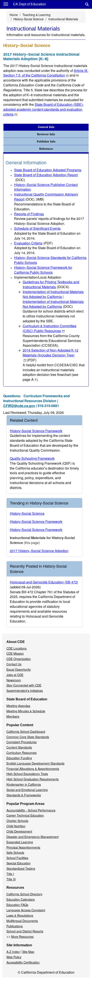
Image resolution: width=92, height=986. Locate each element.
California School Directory (24, 894)
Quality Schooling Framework (32, 458)
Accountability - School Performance (30, 810)
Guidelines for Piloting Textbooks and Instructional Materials (51, 284)
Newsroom (13, 680)
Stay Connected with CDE (23, 685)
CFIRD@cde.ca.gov (19, 405)
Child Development (19, 831)
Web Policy (13, 957)
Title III (11, 879)
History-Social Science (28, 19)
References (46, 148)
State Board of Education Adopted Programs (47, 169)
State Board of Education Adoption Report (46, 177)
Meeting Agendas (18, 706)
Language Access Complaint (25, 910)
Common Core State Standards (27, 737)
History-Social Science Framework (36, 430)
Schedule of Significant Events (37, 228)
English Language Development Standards (35, 763)
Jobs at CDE (14, 675)
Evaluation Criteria (33, 243)
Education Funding (19, 758)
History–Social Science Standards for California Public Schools (50, 260)
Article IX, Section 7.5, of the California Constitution (45, 73)
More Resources (22, 936)
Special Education (18, 863)
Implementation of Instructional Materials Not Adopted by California (53, 294)
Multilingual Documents (22, 921)
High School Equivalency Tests (27, 774)
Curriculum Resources (21, 752)
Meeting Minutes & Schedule (25, 711)
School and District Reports (24, 931)
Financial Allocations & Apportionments (32, 768)
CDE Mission (15, 653)
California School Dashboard (25, 731)
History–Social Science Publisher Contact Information (46, 187)
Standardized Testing (20, 868)
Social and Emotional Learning (27, 790)
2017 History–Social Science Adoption (39, 550)
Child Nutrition (15, 826)
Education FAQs (17, 905)
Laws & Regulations (19, 915)
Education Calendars (20, 899)
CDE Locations (16, 648)
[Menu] (5, 4)
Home (14, 15)
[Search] (87, 4)
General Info (46, 127)
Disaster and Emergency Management (32, 837)
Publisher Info (46, 141)
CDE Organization (18, 659)
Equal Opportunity (18, 669)
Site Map (28, 952)
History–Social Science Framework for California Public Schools (43, 270)
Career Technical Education (25, 815)
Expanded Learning (19, 842)
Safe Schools (15, 852)
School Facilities (17, 858)
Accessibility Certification (23, 962)
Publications (14, 926)
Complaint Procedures (21, 742)
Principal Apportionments (23, 847)
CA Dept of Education (29, 3)
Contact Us (13, 664)
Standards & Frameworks (23, 795)
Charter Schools (17, 821)
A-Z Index (13, 952)
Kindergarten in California (23, 784)
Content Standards (19, 747)
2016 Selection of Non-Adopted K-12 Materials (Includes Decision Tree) (50, 355)
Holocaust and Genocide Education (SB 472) (44, 582)
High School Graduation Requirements (32, 779)
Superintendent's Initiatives (24, 690)
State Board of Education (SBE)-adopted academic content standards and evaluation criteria (43, 109)
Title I (10, 874)
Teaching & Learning (36, 15)
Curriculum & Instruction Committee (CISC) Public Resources (49, 328)
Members (12, 716)
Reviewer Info (46, 134)
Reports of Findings (29, 213)
